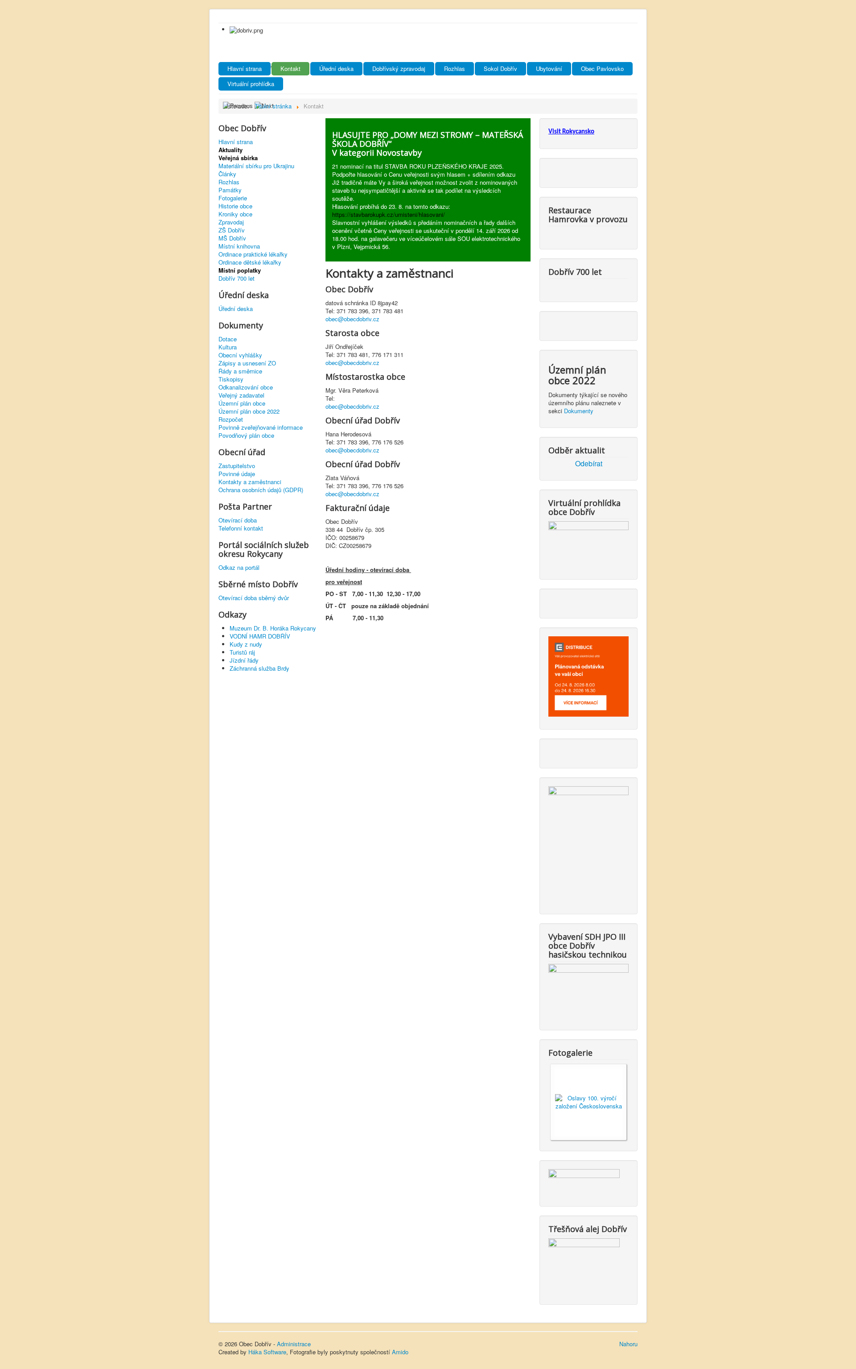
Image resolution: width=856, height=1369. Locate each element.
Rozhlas (454, 68)
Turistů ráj (242, 652)
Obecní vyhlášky (240, 355)
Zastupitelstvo (236, 466)
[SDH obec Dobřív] (588, 989)
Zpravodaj (231, 222)
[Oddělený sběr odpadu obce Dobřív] (588, 842)
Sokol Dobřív (500, 68)
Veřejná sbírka (238, 158)
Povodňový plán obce (246, 435)
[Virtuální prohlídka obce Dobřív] (588, 543)
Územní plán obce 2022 (249, 411)
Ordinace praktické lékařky (253, 254)
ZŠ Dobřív (231, 230)
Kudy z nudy (246, 644)
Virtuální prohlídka (250, 83)
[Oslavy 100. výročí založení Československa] (588, 1101)
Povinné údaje (236, 474)
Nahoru (628, 1344)
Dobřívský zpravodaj (398, 68)
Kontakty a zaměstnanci (249, 482)
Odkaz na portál (238, 568)
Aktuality (230, 150)
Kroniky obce (235, 214)
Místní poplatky (239, 270)
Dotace (227, 339)
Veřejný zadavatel (241, 395)
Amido (400, 1352)
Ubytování (549, 68)
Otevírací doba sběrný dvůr (253, 598)
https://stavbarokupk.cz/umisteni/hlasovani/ (388, 214)
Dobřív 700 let (236, 278)
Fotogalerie (232, 198)
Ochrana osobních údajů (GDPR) (260, 490)
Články (227, 174)
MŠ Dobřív (232, 238)
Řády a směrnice (240, 371)
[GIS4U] (584, 1180)
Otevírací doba (237, 520)
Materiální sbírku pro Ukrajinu (256, 166)
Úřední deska (336, 68)
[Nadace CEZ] (584, 1264)
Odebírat (588, 464)
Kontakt (290, 68)
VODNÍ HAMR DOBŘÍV (260, 636)
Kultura (227, 347)
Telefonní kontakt (240, 528)
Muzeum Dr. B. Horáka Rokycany (273, 628)
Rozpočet (230, 419)
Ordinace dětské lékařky (249, 262)
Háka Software (267, 1352)
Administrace (294, 1344)
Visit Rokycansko (571, 132)
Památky (230, 190)
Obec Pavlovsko (602, 68)
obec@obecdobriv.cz (352, 319)
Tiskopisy (230, 379)
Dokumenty (578, 411)
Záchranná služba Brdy (259, 668)
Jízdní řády (244, 660)
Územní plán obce (241, 403)
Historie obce (235, 206)
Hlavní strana (244, 68)
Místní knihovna (239, 246)
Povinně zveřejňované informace (260, 427)
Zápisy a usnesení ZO (247, 363)
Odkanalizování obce (245, 387)
